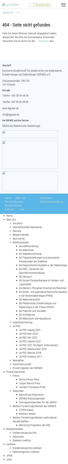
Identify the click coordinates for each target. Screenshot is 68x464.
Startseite (43, 41)
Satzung (17, 230)
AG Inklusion (25, 276)
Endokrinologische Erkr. (25, 432)
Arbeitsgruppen (21, 242)
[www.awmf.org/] (30, 180)
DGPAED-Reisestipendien (32, 398)
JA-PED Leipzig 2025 (29, 329)
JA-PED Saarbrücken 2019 (33, 349)
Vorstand (17, 223)
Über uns (20, 197)
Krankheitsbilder (13, 205)
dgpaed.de (7, 12)
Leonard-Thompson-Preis (32, 387)
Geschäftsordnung (28, 246)
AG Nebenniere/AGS (29, 299)
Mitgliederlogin (42, 5)
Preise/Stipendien (14, 201)
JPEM (9, 455)
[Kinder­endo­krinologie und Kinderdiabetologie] (10, 4)
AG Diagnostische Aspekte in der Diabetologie (43, 265)
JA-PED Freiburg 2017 (30, 356)
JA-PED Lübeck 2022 (30, 341)
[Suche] (32, 5)
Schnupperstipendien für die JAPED (37, 402)
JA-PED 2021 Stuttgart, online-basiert (38, 345)
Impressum (46, 197)
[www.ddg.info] (21, 125)
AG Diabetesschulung (30, 253)
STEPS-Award (26, 409)
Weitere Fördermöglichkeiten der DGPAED (34, 406)
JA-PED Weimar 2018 (30, 352)
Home (8, 197)
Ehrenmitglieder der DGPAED (27, 368)
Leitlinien (9, 209)
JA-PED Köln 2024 (28, 333)
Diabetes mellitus (22, 440)
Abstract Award (27, 413)
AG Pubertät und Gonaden (32, 310)
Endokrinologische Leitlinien (27, 448)
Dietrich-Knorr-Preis (29, 379)
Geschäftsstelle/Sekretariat (27, 227)
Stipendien (18, 390)
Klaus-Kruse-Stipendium (31, 394)
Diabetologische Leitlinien (26, 451)
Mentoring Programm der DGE (34, 425)
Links (21, 209)
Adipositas (18, 436)
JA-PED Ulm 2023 (28, 337)
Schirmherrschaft (22, 364)
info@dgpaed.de (10, 114)
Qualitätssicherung (22, 322)
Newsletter (18, 360)
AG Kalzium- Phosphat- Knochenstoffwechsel (42, 288)
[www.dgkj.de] (30, 134)
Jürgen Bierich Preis (29, 383)
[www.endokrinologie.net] (30, 154)
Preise (16, 375)
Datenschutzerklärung (51, 201)
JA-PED (16, 326)
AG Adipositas (26, 250)
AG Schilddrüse (27, 314)
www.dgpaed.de (10, 108)
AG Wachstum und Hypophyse (35, 318)
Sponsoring (19, 238)
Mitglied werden (21, 234)
